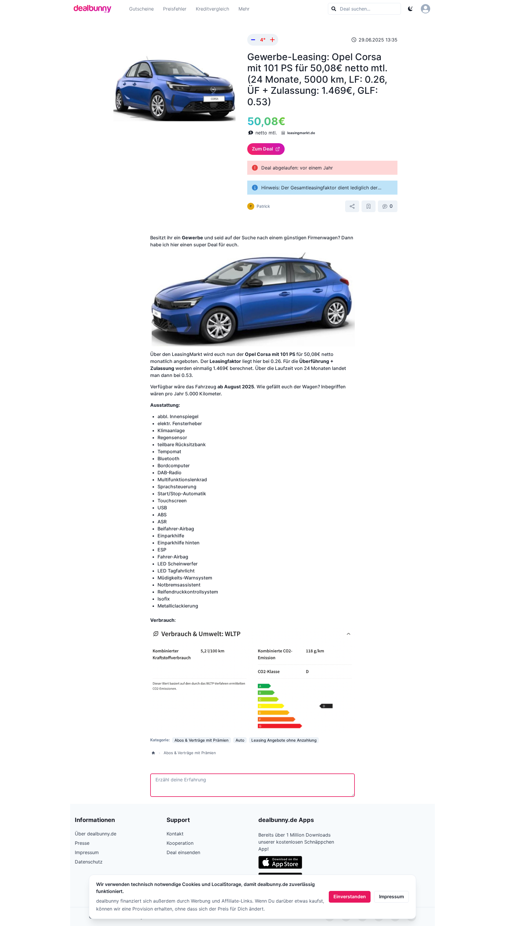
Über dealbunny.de (95, 834)
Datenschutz (89, 862)
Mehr (244, 9)
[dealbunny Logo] (94, 9)
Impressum (391, 896)
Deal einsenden (183, 852)
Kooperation (180, 843)
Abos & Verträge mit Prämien (190, 752)
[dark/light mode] (410, 9)
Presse (82, 843)
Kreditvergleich (212, 9)
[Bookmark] (369, 206)
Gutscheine (141, 9)
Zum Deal (262, 149)
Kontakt (175, 834)
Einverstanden (349, 896)
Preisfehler (174, 9)
